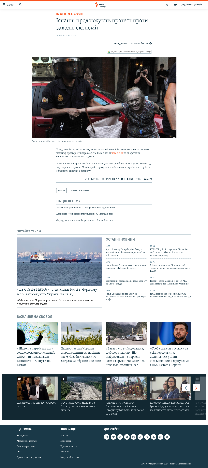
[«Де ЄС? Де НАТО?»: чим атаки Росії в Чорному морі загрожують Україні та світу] (59, 261)
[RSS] (153, 437)
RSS (19, 452)
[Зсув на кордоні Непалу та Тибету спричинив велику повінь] (81, 388)
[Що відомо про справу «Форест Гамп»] (37, 388)
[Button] (120, 43)
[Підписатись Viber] (140, 437)
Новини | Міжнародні (69, 14)
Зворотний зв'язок (69, 457)
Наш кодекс (66, 441)
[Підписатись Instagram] (133, 437)
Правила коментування (29, 457)
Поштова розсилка (26, 446)
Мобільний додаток (27, 441)
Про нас (64, 436)
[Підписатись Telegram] (147, 437)
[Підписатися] (167, 437)
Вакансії (64, 452)
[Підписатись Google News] (113, 437)
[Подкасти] (167, 5)
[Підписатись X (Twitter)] (120, 437)
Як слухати (22, 436)
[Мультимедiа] (175, 5)
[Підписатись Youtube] (126, 437)
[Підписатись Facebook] (106, 437)
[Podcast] (160, 437)
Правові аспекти (68, 446)
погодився (117, 153)
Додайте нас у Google (192, 5)
